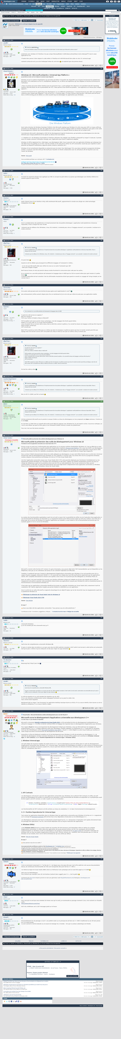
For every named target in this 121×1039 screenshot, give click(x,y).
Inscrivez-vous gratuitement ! (34, 10)
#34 (101, 638)
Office (72, 4)
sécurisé (32, 878)
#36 (101, 678)
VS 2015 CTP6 (77, 831)
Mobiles (77, 4)
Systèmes (83, 4)
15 (14, 736)
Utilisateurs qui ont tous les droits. (12, 995)
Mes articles (30, 163)
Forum (7, 16)
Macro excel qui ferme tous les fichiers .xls (14, 988)
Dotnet (12, 16)
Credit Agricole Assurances (40, 968)
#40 (101, 914)
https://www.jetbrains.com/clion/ (30, 903)
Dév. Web (49, 4)
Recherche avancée (115, 12)
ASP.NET (63, 6)
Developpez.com (50, 846)
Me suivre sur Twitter (39, 163)
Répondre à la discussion (11, 20)
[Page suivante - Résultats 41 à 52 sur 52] (96, 20)
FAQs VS (31, 941)
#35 (101, 657)
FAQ (37, 1)
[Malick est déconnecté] (11, 727)
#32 (101, 435)
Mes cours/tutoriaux (26, 879)
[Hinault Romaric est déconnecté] (11, 83)
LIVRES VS (67, 8)
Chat (48, 1)
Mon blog (23, 163)
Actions (13, 12)
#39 (101, 894)
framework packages (38, 817)
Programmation (60, 4)
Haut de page (99, 1005)
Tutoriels (31, 1)
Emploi (63, 1)
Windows (57, 6)
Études (69, 1)
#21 (101, 40)
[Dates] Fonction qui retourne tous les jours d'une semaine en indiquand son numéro (25, 981)
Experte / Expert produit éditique (37, 972)
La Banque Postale (36, 974)
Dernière (99, 20)
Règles (41, 12)
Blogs (42, 1)
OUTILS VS (74, 8)
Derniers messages (5, 12)
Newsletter (55, 1)
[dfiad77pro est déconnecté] (11, 253)
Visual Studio (50, 6)
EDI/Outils (19, 16)
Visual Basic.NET (81, 6)
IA (30, 4)
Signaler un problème (29, 20)
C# (74, 6)
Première (85, 20)
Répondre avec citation (89, 65)
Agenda (32, 12)
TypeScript (69, 6)
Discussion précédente (46, 948)
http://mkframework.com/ (67, 878)
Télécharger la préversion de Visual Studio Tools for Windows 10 (41, 594)
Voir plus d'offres (72, 976)
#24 (101, 195)
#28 (101, 304)
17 (14, 887)
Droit (76, 1)
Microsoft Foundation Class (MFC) (52, 730)
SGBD (67, 4)
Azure (88, 6)
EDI (54, 4)
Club (80, 1)
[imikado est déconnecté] (11, 874)
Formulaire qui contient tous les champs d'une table (17, 991)
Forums (23, 1)
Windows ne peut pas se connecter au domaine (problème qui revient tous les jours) (25, 984)
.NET (39, 6)
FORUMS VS (47, 8)
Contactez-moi (50, 159)
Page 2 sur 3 (77, 20)
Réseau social (21, 12)
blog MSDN (29, 600)
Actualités (17, 941)
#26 (101, 240)
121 (15, 95)
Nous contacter (83, 1005)
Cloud (26, 4)
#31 (101, 401)
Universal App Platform (72, 448)
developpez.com (85, 878)
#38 (101, 859)
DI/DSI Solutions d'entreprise (16, 4)
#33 (101, 617)
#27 (101, 284)
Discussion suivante (60, 948)
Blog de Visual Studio (32, 837)
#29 (101, 338)
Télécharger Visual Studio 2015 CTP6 (33, 597)
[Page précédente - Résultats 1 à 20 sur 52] (88, 20)
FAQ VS (53, 8)
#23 (101, 170)
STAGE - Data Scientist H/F (35, 966)
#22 (101, 68)
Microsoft (38, 4)
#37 (101, 711)
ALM (34, 4)
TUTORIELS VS (60, 8)
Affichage (98, 37)
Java (44, 4)
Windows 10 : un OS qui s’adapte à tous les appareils (29, 24)
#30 (101, 376)
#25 (101, 216)
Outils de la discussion (88, 37)
